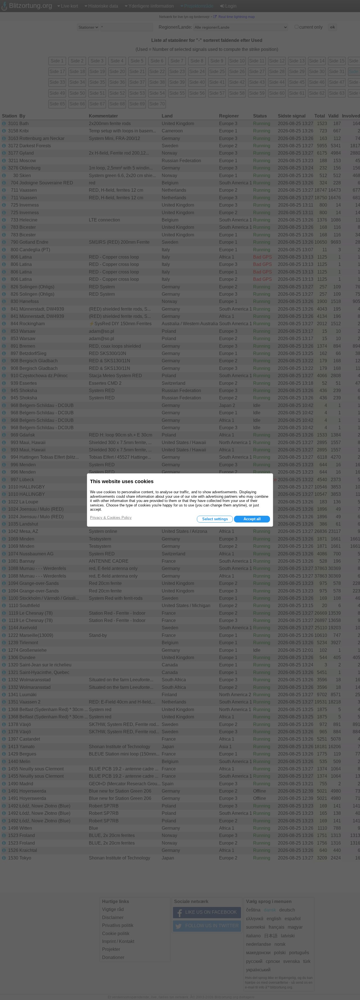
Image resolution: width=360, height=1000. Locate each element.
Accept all (252, 519)
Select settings (215, 519)
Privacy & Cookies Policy (111, 517)
